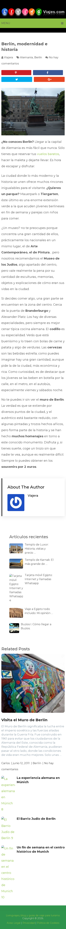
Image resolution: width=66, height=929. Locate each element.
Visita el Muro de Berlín (24, 720)
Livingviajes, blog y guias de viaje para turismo (33, 915)
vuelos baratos (48, 154)
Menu (5, 23)
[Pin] (16, 72)
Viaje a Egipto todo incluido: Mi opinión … (39, 611)
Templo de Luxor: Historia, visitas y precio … (37, 548)
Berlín (38, 57)
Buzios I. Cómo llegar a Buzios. (36, 626)
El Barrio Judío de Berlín (36, 819)
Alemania (26, 57)
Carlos (5, 763)
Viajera (8, 57)
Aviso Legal (13, 922)
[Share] (48, 72)
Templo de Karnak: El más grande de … (39, 562)
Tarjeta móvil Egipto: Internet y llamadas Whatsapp (38, 579)
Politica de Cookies (48, 922)
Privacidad (29, 922)
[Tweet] (16, 79)
